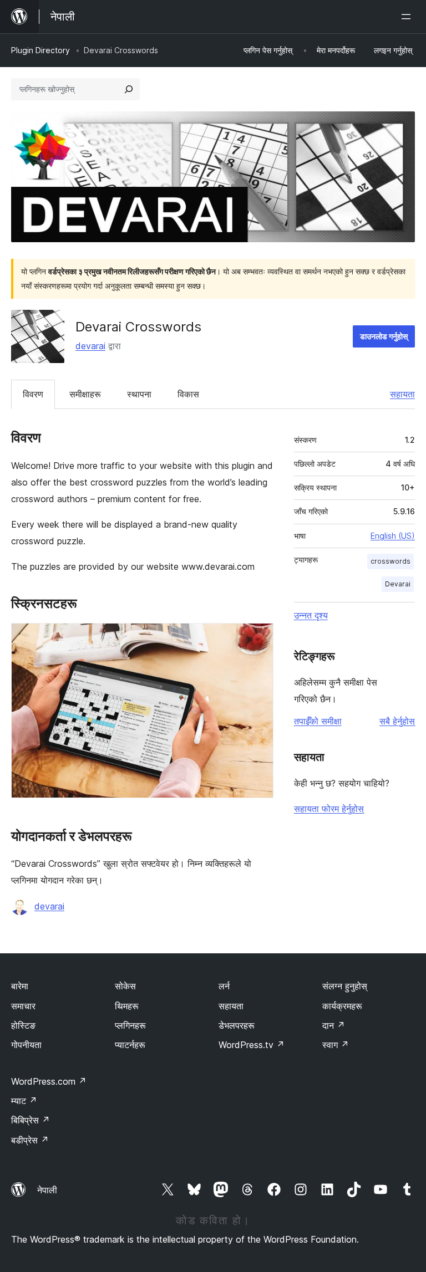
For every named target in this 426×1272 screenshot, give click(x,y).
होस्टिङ (23, 1025)
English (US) (393, 535)
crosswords (390, 561)
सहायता (402, 394)
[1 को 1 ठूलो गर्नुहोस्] (258, 637)
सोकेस (125, 986)
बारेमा (19, 986)
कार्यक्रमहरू (342, 1006)
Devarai (397, 584)
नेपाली (47, 1190)
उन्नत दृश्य (311, 615)
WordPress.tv (252, 1044)
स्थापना (139, 394)
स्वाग (335, 1044)
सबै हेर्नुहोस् (397, 721)
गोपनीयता (26, 1044)
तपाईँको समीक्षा (318, 721)
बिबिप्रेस (30, 1120)
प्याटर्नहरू (130, 1044)
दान (333, 1025)
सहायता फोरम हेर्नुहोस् (329, 808)
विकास (188, 394)
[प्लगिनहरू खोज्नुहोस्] (129, 89)
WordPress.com (49, 1081)
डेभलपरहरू (237, 1025)
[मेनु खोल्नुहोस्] (408, 16)
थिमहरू (127, 1006)
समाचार (23, 1006)
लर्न (224, 986)
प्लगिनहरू (130, 1025)
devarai (90, 345)
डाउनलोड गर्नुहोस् (384, 336)
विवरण (33, 394)
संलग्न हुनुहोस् (344, 986)
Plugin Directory (40, 50)
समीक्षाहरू (85, 394)
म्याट (24, 1100)
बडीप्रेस (30, 1140)
